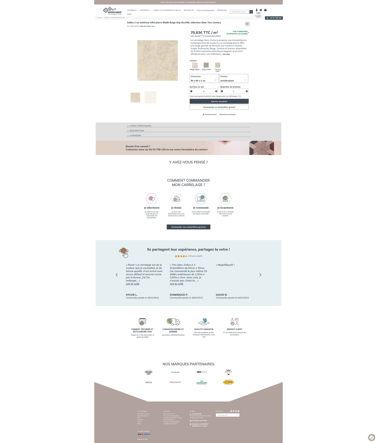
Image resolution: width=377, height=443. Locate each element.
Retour (139, 423)
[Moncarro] (112, 10)
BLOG (129, 14)
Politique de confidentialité (171, 421)
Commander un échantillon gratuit (219, 107)
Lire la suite (132, 283)
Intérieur (131, 10)
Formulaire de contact (199, 420)
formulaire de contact (195, 149)
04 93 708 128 (275, 18)
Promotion (222, 10)
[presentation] (117, 275)
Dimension (196, 76)
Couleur (193, 61)
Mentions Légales (169, 419)
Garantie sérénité (142, 416)
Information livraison (143, 414)
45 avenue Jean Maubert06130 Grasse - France (200, 425)
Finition (223, 76)
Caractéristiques (140, 125)
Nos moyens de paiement (171, 416)
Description (137, 130)
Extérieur (144, 10)
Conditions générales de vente (173, 418)
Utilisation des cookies (170, 423)
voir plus (226, 54)
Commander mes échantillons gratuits (188, 227)
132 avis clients (195, 256)
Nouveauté (189, 10)
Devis (139, 421)
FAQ (138, 418)
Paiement (140, 419)
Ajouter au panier (219, 101)
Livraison (135, 135)
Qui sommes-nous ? (169, 414)
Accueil (99, 17)
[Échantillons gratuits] (258, 13)
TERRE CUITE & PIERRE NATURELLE (167, 10)
